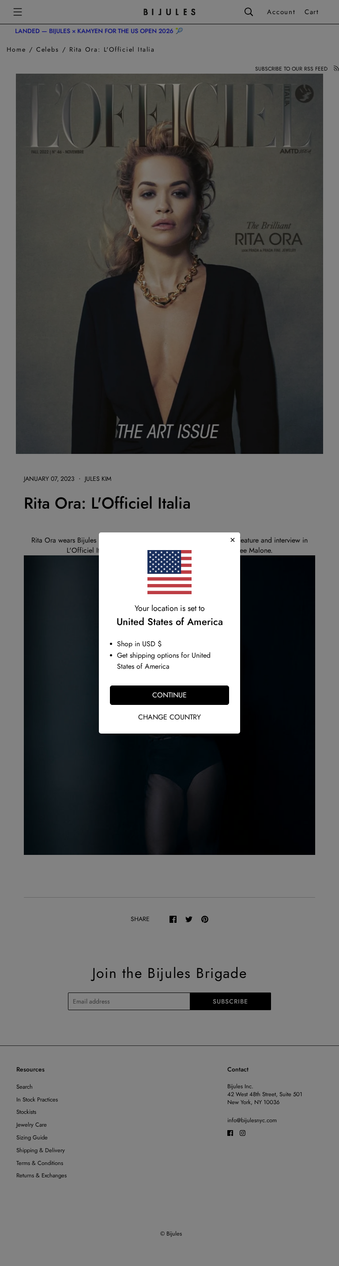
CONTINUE (169, 695)
